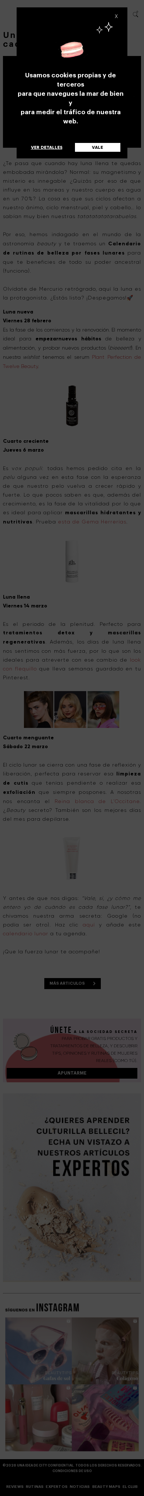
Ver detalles (46, 147)
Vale (97, 147)
